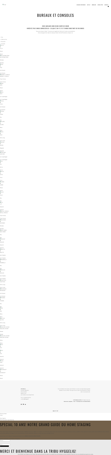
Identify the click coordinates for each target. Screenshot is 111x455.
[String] (4, 335)
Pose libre (3, 41)
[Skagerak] (2, 142)
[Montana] (4, 55)
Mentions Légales (68, 401)
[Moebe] (4, 327)
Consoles (3, 43)
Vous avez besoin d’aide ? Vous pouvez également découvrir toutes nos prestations (55, 31)
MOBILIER (94, 4)
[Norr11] (1, 161)
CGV (74, 401)
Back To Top (55, 410)
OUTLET (88, 4)
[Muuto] (2, 45)
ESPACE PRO (100, 4)
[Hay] (2, 111)
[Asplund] (1, 202)
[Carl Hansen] (1, 64)
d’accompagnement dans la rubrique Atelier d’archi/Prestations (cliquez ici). (55, 32)
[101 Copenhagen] (1, 92)
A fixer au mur (4, 39)
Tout (2, 37)
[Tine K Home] (5, 74)
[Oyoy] (2, 171)
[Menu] (2, 121)
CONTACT (106, 4)
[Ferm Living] (3, 280)
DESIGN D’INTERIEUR (81, 4)
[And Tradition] (2, 249)
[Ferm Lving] (1, 131)
